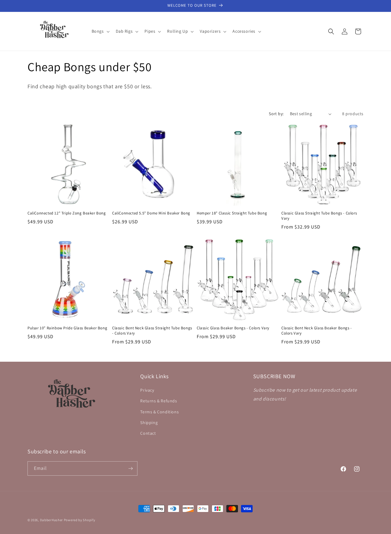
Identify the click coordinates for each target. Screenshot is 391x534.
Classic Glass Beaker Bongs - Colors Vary (233, 328)
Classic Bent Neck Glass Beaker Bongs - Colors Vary (316, 331)
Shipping (149, 422)
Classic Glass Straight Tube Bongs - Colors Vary (319, 216)
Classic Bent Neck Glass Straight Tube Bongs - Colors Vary (152, 331)
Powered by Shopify (79, 520)
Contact (148, 433)
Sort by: (276, 113)
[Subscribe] (130, 468)
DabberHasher (51, 520)
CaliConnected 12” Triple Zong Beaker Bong (66, 213)
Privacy (147, 390)
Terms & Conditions (159, 412)
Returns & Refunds (158, 401)
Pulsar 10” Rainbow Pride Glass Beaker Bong (67, 328)
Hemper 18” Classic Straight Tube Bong (232, 213)
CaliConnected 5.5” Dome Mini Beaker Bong (151, 213)
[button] (100, 31)
